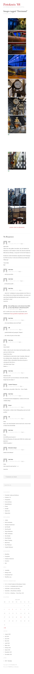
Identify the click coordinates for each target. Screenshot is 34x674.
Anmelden (7, 570)
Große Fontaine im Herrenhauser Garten (17, 584)
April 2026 (7, 643)
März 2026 (7, 645)
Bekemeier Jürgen (12, 448)
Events (6, 506)
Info (6, 563)
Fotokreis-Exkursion (9, 558)
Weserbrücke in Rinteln (16, 590)
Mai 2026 (7, 641)
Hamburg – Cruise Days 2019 (17, 593)
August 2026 (8, 634)
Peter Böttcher (8, 538)
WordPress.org (8, 577)
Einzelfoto (7, 554)
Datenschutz (7, 513)
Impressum (7, 510)
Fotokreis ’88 (8, 497)
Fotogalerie (7, 556)
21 (20, 617)
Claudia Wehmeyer (9, 547)
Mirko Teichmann (9, 533)
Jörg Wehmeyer (8, 544)
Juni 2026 (7, 638)
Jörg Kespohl (8, 529)
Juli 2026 (7, 636)
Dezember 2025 (8, 652)
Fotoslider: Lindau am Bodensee (12, 495)
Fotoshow (7, 561)
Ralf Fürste (7, 542)
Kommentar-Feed (8, 574)
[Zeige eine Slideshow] (17, 227)
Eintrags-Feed (8, 572)
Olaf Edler (10, 279)
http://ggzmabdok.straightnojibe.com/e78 (19, 313)
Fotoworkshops (8, 502)
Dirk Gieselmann (8, 522)
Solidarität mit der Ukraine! (17, 586)
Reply (22, 243)
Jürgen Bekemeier (9, 531)
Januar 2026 (7, 649)
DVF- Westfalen (8, 661)
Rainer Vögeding (8, 540)
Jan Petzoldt (7, 527)
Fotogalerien (7, 499)
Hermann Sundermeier (10, 524)
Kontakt (6, 508)
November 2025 (8, 654)
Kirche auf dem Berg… (16, 588)
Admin (6, 520)
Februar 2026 (8, 647)
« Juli (4, 627)
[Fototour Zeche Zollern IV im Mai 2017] (17, 88)
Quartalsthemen (8, 504)
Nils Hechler (7, 536)
